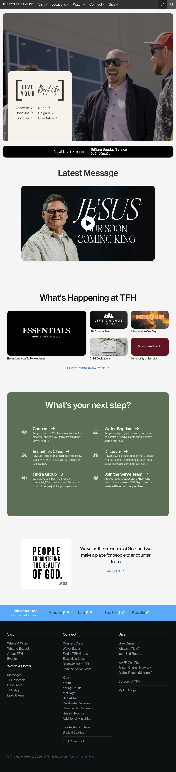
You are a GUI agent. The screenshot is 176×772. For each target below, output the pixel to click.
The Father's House (18, 4)
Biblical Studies (73, 732)
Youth (67, 683)
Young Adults (72, 688)
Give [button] (112, 4)
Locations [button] (59, 4)
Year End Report (130, 654)
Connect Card (73, 643)
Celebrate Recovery (77, 703)
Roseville (22, 113)
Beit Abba (69, 698)
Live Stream (15, 695)
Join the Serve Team (77, 669)
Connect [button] (95, 4)
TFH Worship (16, 680)
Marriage (69, 693)
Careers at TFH (129, 681)
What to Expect (18, 649)
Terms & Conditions (81, 756)
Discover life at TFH (76, 664)
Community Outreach (78, 708)
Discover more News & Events (86, 368)
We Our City (128, 662)
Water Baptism (73, 649)
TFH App (13, 690)
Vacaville (22, 108)
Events (12, 659)
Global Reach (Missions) (135, 673)
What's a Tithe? (129, 649)
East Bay (22, 118)
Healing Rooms (73, 713)
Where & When (17, 643)
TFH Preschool (73, 741)
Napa (42, 108)
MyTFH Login (128, 690)
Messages (14, 675)
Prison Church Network (134, 668)
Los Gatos (46, 118)
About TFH (114, 571)
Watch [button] (78, 4)
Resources (14, 685)
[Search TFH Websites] (171, 4)
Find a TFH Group (75, 654)
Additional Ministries (77, 719)
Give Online (126, 643)
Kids (66, 678)
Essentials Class (74, 659)
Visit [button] (41, 4)
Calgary (44, 113)
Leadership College (76, 727)
